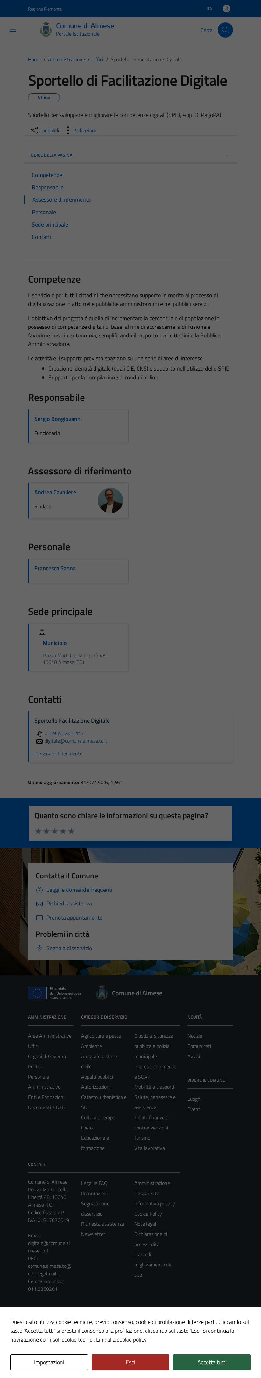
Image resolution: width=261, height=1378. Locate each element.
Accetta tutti (212, 1362)
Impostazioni (49, 1362)
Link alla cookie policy (121, 1339)
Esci (130, 1362)
